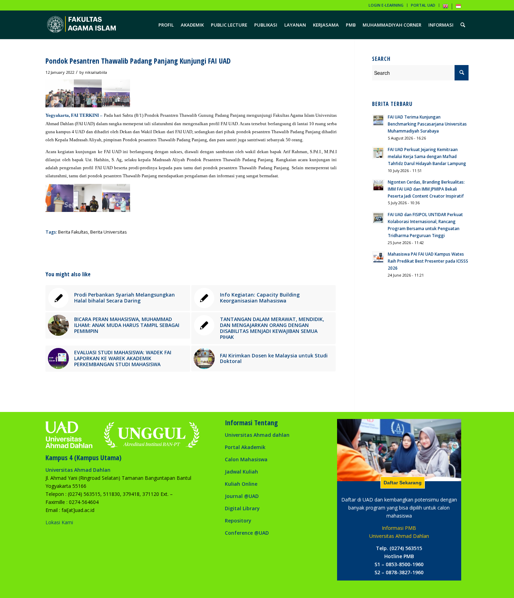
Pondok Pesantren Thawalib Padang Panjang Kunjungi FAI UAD (138, 61)
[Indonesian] (458, 7)
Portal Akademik (245, 447)
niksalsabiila (96, 72)
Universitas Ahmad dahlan (257, 435)
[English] (445, 7)
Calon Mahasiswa (246, 459)
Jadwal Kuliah (241, 471)
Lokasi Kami (59, 522)
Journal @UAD (242, 496)
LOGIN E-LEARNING (386, 5)
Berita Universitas (108, 232)
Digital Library (242, 508)
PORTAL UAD (423, 5)
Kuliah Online (241, 483)
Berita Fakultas (73, 232)
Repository (238, 520)
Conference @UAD (247, 532)
